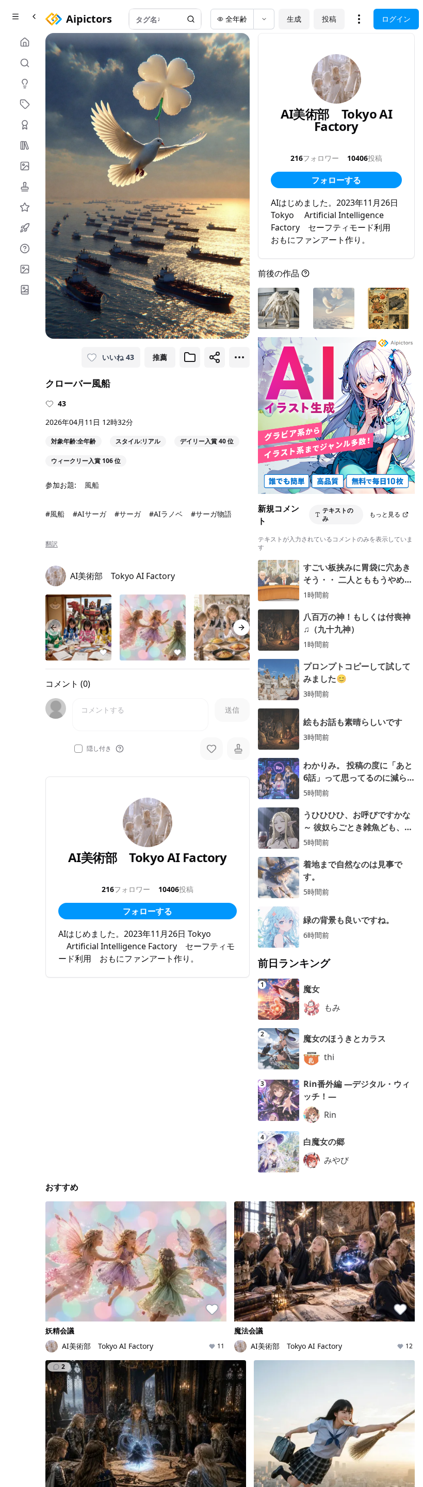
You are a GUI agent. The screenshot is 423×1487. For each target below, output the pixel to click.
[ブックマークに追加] (190, 357)
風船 (92, 485)
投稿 (329, 19)
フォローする (147, 911)
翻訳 (51, 544)
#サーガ (128, 514)
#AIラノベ (166, 514)
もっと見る (384, 514)
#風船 (54, 514)
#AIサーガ (89, 514)
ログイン (396, 19)
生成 (294, 19)
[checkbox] (78, 749)
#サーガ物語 (211, 514)
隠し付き (99, 749)
